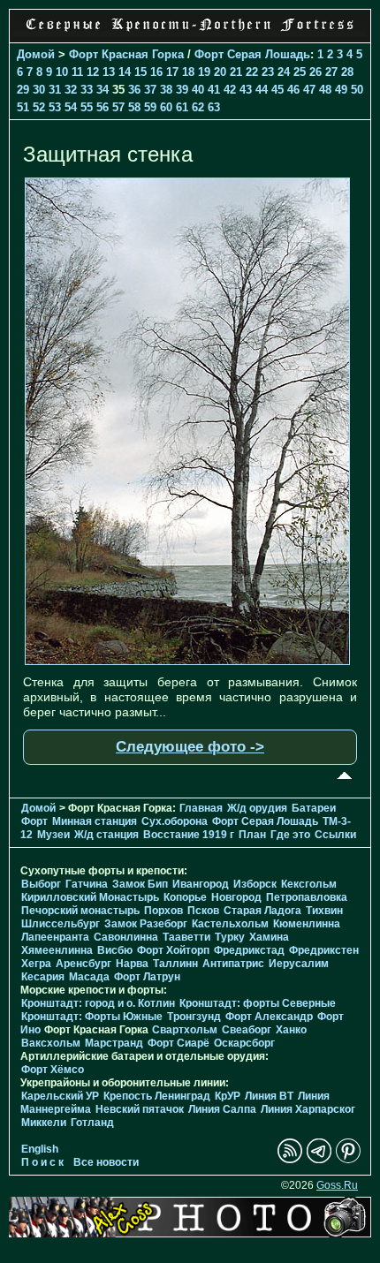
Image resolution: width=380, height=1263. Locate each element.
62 (198, 107)
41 (214, 89)
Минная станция (94, 821)
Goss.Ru (337, 1185)
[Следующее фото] (187, 661)
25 (299, 72)
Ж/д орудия (257, 808)
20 (220, 72)
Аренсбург (83, 963)
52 (39, 107)
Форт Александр (269, 1016)
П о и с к (42, 1162)
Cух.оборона (174, 821)
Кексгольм (309, 884)
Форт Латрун (147, 977)
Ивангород (200, 884)
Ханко (291, 1030)
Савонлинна (126, 937)
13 (109, 72)
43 (245, 89)
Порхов (163, 910)
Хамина (269, 937)
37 (150, 89)
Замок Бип (140, 884)
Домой (36, 54)
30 (39, 89)
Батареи (314, 808)
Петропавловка (306, 897)
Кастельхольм (230, 924)
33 (86, 89)
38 (166, 89)
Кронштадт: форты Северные (257, 1003)
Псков (203, 910)
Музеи (53, 834)
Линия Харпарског (308, 1109)
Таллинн (175, 963)
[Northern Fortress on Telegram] (319, 1159)
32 (71, 89)
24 (283, 72)
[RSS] (289, 1159)
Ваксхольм (50, 1043)
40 (198, 89)
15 (140, 72)
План (252, 834)
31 (55, 89)
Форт (34, 821)
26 (315, 72)
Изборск (255, 884)
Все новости (106, 1162)
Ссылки (335, 834)
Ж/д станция (106, 834)
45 (277, 89)
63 (214, 107)
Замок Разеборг (145, 924)
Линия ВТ (269, 1096)
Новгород (236, 897)
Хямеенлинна (57, 950)
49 (341, 89)
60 (166, 107)
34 (102, 89)
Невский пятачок (139, 1109)
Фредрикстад (249, 950)
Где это (290, 834)
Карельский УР (60, 1096)
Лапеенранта (55, 937)
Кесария (43, 977)
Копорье (185, 897)
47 (309, 89)
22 (252, 72)
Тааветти (186, 937)
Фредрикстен (324, 950)
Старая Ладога (262, 910)
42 (230, 89)
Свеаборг (246, 1030)
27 (331, 72)
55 (86, 107)
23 (268, 72)
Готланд (92, 1122)
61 (182, 107)
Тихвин (324, 910)
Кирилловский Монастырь (90, 897)
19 (204, 72)
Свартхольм (184, 1030)
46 (293, 89)
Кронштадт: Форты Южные (92, 1016)
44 (261, 89)
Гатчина (86, 884)
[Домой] (190, 33)
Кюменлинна (306, 924)
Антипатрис (233, 963)
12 (93, 72)
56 (102, 107)
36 (134, 89)
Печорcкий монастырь (80, 910)
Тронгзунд (194, 1016)
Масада (89, 977)
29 (23, 89)
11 (77, 72)
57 (118, 107)
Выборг (41, 884)
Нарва (132, 963)
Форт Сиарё (178, 1043)
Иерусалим (299, 963)
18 (188, 72)
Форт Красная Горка (126, 54)
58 (134, 107)
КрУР (227, 1096)
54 (71, 107)
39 (182, 89)
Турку (230, 937)
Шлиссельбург (60, 924)
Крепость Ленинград (156, 1096)
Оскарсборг (244, 1043)
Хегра (36, 963)
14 (124, 72)
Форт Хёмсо (52, 1069)
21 (236, 72)
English (39, 1149)
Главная (201, 808)
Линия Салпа (222, 1109)
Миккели (43, 1122)
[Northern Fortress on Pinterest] (348, 1159)
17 (172, 72)
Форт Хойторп (173, 950)
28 (347, 72)
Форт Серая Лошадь (252, 54)
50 (357, 89)
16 (156, 72)
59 (150, 107)
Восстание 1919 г (188, 834)
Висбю (115, 950)
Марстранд (114, 1043)
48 (325, 89)
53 (55, 107)
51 (23, 107)
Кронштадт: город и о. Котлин (98, 1003)
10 (62, 72)
